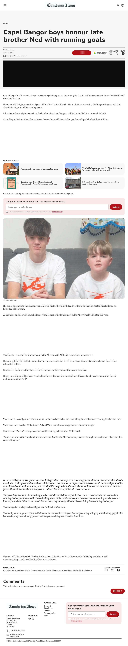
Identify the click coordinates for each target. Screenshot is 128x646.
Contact (47, 610)
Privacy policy (49, 613)
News (5, 23)
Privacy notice (57, 212)
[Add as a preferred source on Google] (100, 53)
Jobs (46, 615)
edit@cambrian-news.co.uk (17, 635)
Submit (116, 207)
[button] (5, 5)
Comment (117, 591)
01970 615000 (19, 630)
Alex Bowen (10, 50)
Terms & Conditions (48, 607)
